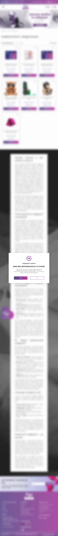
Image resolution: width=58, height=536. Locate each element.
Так (21, 278)
